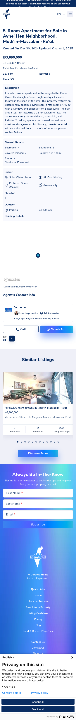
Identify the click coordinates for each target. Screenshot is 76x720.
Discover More (38, 453)
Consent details (11, 692)
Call (23, 329)
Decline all (38, 709)
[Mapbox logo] (12, 279)
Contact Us (38, 647)
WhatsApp (59, 329)
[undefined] (17, 442)
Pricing (38, 619)
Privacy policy (39, 692)
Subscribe (38, 525)
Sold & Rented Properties (38, 631)
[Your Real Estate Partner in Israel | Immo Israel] (6, 14)
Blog (38, 625)
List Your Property (38, 601)
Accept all (38, 701)
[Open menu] (70, 14)
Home (38, 595)
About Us (38, 653)
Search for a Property (38, 607)
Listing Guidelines (38, 613)
